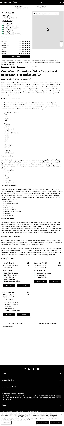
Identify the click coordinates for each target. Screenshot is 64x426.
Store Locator (5, 67)
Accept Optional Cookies (42, 422)
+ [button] (61, 43)
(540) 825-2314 (40, 270)
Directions (23, 285)
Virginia (13, 67)
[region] (32, 419)
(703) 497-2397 (8, 270)
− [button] (61, 45)
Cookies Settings (6, 422)
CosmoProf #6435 (8, 13)
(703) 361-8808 (8, 299)
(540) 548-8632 (7, 21)
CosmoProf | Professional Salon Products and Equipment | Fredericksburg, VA (29, 73)
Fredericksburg (21, 67)
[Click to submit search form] (56, 13)
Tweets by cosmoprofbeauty (9, 326)
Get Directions (16, 56)
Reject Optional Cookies (56, 422)
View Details (9, 285)
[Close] (61, 414)
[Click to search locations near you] (34, 13)
